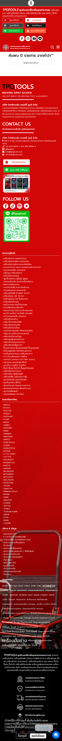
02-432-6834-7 (13, 146)
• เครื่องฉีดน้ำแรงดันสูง (12, 336)
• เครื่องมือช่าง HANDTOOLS (14, 258)
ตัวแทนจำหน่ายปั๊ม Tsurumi (32, 608)
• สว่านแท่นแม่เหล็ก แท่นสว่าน (14, 316)
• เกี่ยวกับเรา (7, 560)
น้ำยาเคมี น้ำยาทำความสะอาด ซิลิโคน (44, 613)
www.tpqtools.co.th (14, 154)
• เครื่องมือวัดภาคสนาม (11, 371)
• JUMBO (6, 425)
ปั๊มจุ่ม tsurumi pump (41, 622)
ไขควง (34, 645)
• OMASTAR (7, 488)
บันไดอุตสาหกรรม (16, 618)
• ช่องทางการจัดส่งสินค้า (12, 557)
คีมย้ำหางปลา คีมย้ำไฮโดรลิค (37, 599)
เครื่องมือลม (32, 640)
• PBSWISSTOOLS (9, 491)
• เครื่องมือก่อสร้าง (10, 319)
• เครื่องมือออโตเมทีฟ (11, 325)
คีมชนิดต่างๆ (20, 599)
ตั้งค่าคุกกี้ (22, 735)
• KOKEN (6, 445)
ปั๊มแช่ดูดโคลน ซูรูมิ (9, 636)
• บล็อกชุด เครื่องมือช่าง (12, 273)
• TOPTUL (6, 505)
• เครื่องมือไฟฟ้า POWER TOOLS (16, 293)
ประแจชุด (27, 618)
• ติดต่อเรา (6, 574)
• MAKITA (6, 465)
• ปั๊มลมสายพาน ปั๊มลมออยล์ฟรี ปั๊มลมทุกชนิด (20, 348)
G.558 (33, 586)
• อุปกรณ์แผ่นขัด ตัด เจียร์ (13, 394)
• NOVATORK (8, 482)
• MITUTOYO (7, 477)
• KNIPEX (6, 439)
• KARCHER (7, 428)
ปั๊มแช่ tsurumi (31, 631)
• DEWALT (6, 413)
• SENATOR (7, 500)
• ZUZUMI (6, 523)
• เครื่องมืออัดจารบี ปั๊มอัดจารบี (15, 299)
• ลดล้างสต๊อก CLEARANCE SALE (16, 539)
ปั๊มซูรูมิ (13, 627)
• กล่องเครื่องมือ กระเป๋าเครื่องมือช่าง (17, 281)
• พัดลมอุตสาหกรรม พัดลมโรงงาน (16, 388)
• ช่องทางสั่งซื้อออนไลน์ (12, 548)
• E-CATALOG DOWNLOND (14, 536)
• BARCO (6, 405)
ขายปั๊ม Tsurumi (8, 599)
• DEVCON (6, 410)
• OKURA (6, 485)
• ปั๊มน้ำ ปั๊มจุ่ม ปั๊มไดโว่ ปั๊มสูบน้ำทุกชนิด (18, 368)
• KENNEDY (7, 433)
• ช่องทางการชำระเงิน (11, 554)
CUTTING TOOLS (16, 586)
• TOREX (6, 508)
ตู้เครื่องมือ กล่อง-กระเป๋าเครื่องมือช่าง (15, 613)
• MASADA (6, 468)
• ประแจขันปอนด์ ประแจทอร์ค (14, 290)
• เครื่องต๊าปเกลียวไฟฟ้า (12, 322)
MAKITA (12, 590)
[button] (51, 47)
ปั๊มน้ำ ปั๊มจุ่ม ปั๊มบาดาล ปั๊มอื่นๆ (13, 631)
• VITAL (5, 517)
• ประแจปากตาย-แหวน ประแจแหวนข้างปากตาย (21, 267)
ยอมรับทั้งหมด (38, 735)
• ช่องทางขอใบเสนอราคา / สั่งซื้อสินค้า (18, 551)
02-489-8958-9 (28, 146)
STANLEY (44, 595)
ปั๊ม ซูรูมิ (17, 622)
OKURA (5, 595)
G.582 (39, 586)
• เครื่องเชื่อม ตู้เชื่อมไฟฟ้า (12, 374)
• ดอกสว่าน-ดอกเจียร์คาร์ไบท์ (14, 362)
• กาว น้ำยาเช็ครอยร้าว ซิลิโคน (14, 356)
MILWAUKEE (22, 590)
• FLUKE (5, 419)
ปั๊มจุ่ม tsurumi (26, 622)
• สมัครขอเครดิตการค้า (11, 571)
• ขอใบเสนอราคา (9, 534)
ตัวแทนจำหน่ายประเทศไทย (11, 608)
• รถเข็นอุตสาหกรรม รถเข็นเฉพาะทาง (17, 353)
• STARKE (6, 503)
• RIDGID (6, 494)
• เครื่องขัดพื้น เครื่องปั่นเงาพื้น (14, 376)
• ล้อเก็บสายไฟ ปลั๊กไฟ (11, 382)
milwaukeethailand (36, 590)
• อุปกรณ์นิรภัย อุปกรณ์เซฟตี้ (14, 379)
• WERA (5, 520)
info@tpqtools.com (14, 151)
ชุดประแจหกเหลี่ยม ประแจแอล (24, 604)
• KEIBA (5, 430)
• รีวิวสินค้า (6, 545)
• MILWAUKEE (8, 471)
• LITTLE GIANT (9, 454)
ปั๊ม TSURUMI (7, 622)
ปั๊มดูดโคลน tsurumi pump (27, 627)
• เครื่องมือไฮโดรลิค (10, 301)
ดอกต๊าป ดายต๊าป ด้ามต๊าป (47, 604)
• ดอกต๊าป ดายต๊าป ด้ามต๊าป (14, 365)
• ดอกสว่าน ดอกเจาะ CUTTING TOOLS (18, 359)
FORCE (27, 586)
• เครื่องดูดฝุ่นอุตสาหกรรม (13, 339)
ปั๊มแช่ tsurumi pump (47, 631)
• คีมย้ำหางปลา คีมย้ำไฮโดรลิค (14, 304)
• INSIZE (5, 422)
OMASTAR (13, 595)
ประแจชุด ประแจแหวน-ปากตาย (43, 618)
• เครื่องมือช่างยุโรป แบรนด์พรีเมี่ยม (17, 264)
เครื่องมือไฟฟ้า (9, 645)
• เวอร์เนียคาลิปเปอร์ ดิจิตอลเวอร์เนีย (17, 330)
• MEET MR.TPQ (9, 562)
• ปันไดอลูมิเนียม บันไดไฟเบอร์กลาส (17, 350)
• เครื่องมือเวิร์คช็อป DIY (12, 345)
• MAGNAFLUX (8, 462)
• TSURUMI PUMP (9, 511)
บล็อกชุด (5, 618)
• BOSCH (6, 407)
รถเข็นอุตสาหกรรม (24, 636)
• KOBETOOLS (8, 442)
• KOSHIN (6, 451)
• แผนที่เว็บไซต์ (8, 565)
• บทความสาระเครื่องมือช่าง (13, 542)
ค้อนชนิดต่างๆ (7, 604)
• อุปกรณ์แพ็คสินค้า (10, 391)
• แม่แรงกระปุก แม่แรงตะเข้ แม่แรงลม (17, 310)
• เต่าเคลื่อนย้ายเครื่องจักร (13, 307)
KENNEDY (49, 586)
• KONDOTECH (8, 448)
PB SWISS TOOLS (26, 595)
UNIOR (51, 595)
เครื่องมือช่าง (14, 640)
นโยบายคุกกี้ (10, 730)
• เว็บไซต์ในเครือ (8, 568)
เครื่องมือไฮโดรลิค (24, 645)
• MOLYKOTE (8, 480)
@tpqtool (10, 149)
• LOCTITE (6, 456)
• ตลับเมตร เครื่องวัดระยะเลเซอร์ (15, 333)
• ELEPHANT (7, 416)
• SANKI (5, 497)
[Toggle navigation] (58, 47)
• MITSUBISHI (8, 474)
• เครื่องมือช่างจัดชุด (10, 275)
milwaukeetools (51, 590)
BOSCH (5, 586)
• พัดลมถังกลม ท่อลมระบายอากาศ (16, 385)
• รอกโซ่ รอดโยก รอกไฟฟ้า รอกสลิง (17, 313)
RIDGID (36, 595)
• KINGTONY (7, 436)
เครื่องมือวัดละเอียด (45, 640)
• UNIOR (5, 514)
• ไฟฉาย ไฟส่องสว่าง (11, 284)
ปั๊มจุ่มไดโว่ (6, 627)
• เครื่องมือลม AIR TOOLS (13, 296)
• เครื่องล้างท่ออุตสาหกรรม (13, 342)
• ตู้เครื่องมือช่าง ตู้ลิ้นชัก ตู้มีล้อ (15, 278)
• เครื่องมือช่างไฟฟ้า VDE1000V (15, 261)
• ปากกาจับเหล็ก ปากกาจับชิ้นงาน (15, 287)
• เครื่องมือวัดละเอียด (11, 327)
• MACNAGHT (8, 459)
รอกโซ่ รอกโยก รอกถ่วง (40, 636)
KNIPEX (5, 590)
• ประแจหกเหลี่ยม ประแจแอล (13, 270)
